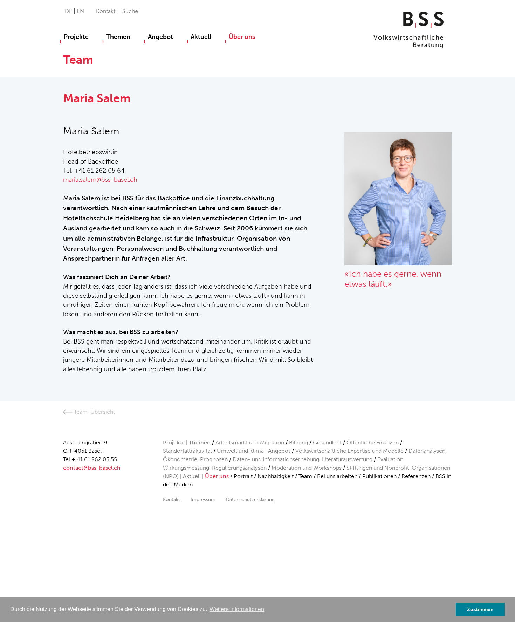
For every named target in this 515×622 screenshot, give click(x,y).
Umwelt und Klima (240, 451)
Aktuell (201, 37)
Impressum (203, 499)
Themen (118, 37)
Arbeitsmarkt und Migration (249, 442)
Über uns (242, 37)
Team (305, 476)
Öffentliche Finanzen (372, 442)
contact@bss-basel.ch (92, 467)
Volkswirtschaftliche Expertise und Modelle (349, 451)
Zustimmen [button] (480, 609)
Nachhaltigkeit (276, 476)
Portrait (243, 476)
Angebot (160, 37)
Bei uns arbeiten (337, 476)
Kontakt (105, 11)
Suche (130, 11)
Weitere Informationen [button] (237, 609)
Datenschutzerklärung (250, 499)
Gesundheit (327, 442)
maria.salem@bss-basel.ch (100, 180)
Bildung (298, 442)
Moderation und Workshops (307, 467)
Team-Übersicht (94, 411)
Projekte (76, 37)
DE (69, 11)
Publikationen (379, 476)
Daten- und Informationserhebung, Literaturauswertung (303, 459)
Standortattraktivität (187, 451)
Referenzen (416, 476)
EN (80, 11)
